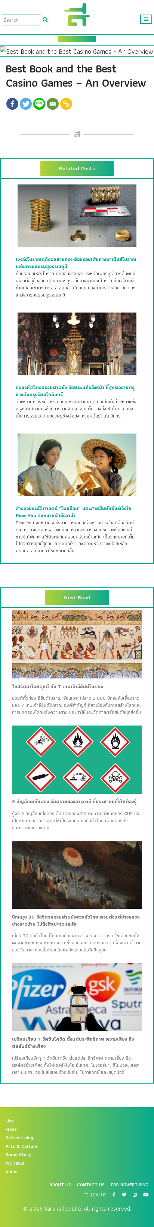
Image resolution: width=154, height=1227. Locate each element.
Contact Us (91, 1185)
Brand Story (18, 1154)
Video (12, 1171)
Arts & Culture (22, 1146)
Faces (11, 1129)
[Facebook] (12, 104)
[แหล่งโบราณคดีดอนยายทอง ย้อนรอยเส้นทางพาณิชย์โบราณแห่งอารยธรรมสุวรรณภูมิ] (77, 215)
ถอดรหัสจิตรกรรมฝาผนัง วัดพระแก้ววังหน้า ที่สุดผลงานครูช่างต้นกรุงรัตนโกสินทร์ (75, 391)
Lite (10, 1121)
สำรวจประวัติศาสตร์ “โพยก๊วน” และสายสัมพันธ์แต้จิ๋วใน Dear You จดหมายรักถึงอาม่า (74, 512)
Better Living (19, 1137)
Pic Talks (15, 1163)
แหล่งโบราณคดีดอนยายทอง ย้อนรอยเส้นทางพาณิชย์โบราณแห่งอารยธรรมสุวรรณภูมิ (76, 263)
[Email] (53, 104)
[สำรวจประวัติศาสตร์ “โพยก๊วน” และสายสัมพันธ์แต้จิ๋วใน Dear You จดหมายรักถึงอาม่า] (77, 464)
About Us (60, 1185)
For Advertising (129, 1185)
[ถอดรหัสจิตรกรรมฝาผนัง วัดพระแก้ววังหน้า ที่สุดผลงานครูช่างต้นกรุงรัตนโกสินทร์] (77, 343)
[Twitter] (26, 104)
